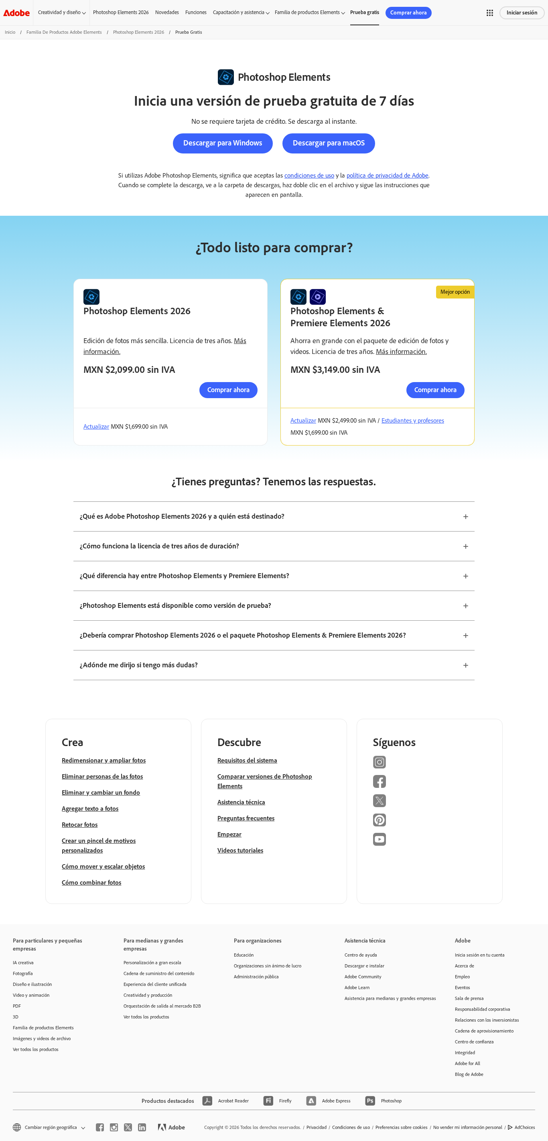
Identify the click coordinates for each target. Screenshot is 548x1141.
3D (15, 1017)
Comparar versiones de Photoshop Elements (264, 781)
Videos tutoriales (240, 850)
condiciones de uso (309, 175)
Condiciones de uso (351, 1127)
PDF (17, 1006)
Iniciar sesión (522, 12)
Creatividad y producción (148, 995)
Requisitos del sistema (247, 760)
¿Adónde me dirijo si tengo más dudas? (139, 664)
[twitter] (128, 1127)
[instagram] (114, 1127)
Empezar (229, 834)
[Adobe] (16, 12)
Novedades (167, 12)
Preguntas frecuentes (245, 818)
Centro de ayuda (361, 955)
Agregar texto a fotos (90, 808)
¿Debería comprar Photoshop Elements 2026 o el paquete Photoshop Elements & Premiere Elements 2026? (243, 635)
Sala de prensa (469, 998)
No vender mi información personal (467, 1127)
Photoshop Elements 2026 (121, 12)
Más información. (401, 351)
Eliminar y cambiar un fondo (101, 792)
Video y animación (31, 995)
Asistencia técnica (241, 802)
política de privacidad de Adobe (387, 175)
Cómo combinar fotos (91, 882)
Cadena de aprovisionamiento (484, 1031)
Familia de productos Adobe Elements (64, 32)
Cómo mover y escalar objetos (103, 866)
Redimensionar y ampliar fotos (104, 760)
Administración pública (256, 976)
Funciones (196, 12)
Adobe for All (467, 1063)
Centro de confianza (474, 1042)
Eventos (462, 987)
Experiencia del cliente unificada (155, 984)
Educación (244, 955)
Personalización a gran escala (152, 962)
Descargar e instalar (364, 966)
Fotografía (23, 973)
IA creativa (23, 962)
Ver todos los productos (36, 1049)
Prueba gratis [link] (364, 12)
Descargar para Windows (222, 142)
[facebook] (100, 1127)
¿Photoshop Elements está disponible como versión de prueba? (175, 605)
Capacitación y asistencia (238, 12)
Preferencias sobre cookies (401, 1127)
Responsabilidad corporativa (482, 1009)
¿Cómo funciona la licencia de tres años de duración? (159, 546)
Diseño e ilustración (32, 984)
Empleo (462, 976)
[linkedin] (142, 1127)
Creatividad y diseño (59, 12)
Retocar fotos (79, 824)
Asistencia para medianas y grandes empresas (388, 998)
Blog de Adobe (469, 1074)
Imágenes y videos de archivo (42, 1038)
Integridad (465, 1052)
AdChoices (525, 1127)
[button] (489, 12)
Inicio (10, 32)
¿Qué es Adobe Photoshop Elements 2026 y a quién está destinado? (182, 516)
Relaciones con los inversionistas (487, 1020)
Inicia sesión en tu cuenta (480, 955)
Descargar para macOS (329, 142)
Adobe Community (363, 976)
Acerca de (464, 966)
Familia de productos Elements (307, 12)
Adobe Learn (357, 987)
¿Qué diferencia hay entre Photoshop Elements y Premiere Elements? (184, 575)
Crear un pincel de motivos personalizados (99, 845)
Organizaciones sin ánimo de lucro (267, 966)
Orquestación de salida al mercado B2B (162, 1006)
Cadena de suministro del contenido (159, 973)
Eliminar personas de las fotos (102, 776)
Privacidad (316, 1127)
